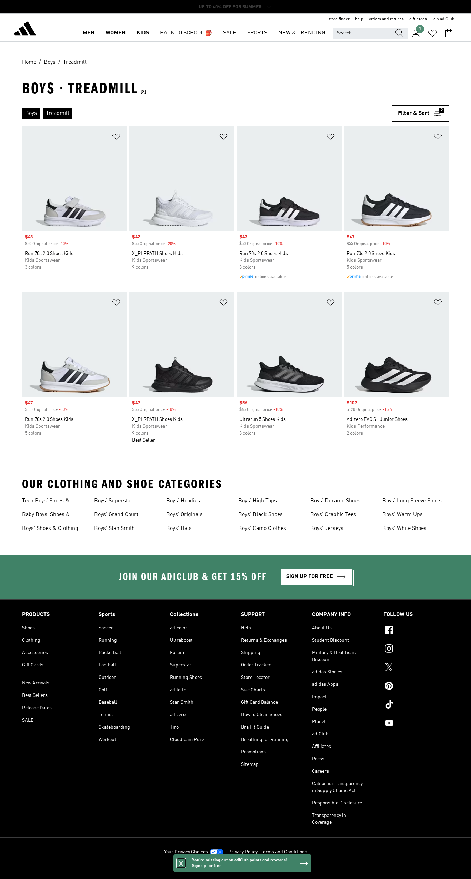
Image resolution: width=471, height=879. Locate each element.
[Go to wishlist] (432, 33)
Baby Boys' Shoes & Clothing (46, 515)
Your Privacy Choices (186, 852)
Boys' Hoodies (183, 501)
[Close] (181, 863)
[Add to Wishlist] (116, 138)
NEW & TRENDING (301, 33)
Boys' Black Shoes (260, 514)
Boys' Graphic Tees (333, 514)
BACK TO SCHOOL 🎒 (186, 33)
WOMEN (116, 33)
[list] (207, 113)
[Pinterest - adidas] (416, 687)
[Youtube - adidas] (416, 724)
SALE (229, 33)
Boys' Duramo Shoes (335, 501)
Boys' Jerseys (326, 528)
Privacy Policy (243, 852)
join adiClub (443, 19)
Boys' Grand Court (116, 514)
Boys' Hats (179, 528)
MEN (88, 33)
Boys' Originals (184, 514)
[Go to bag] (449, 33)
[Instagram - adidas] (416, 649)
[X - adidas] (416, 668)
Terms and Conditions (284, 852)
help (359, 19)
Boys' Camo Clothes (262, 528)
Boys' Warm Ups (402, 514)
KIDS (143, 33)
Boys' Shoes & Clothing (50, 528)
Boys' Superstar (113, 501)
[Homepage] (25, 29)
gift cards (418, 19)
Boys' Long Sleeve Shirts (412, 501)
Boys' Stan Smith (114, 528)
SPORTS (257, 33)
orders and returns (386, 19)
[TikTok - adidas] (416, 705)
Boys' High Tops (257, 501)
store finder (339, 19)
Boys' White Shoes (404, 528)
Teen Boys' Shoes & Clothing (45, 501)
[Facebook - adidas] (416, 631)
